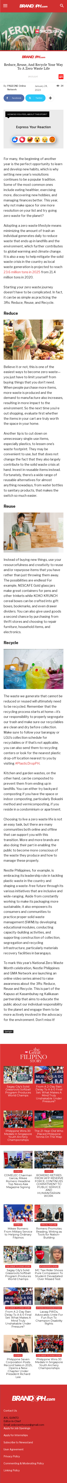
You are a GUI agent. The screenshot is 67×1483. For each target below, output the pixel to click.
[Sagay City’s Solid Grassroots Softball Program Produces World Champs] (18, 1075)
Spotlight (33, 76)
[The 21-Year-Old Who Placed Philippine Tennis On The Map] (49, 1119)
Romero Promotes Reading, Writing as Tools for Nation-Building (49, 1233)
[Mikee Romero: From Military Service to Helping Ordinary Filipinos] (18, 1213)
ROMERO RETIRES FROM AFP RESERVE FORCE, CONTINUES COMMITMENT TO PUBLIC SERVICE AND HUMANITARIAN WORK (49, 1186)
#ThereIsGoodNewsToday (49, 1308)
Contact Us (10, 1410)
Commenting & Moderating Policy (24, 1463)
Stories (18, 1171)
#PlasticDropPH (27, 763)
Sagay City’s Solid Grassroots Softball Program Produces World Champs (18, 1091)
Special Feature (49, 1225)
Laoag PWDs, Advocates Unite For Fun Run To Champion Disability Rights (49, 1317)
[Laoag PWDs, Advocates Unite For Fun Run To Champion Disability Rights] (49, 1296)
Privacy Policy (12, 1456)
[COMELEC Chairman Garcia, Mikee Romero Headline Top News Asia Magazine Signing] (18, 1159)
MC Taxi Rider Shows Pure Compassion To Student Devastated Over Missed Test (49, 1274)
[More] (50, 98)
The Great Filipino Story (18, 1266)
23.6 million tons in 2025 (22, 272)
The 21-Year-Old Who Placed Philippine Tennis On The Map (48, 1134)
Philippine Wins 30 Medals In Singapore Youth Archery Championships (18, 1135)
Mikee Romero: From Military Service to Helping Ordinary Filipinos (18, 1233)
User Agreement (14, 1449)
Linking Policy (12, 1470)
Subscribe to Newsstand (18, 1442)
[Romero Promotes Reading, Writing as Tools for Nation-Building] (49, 1213)
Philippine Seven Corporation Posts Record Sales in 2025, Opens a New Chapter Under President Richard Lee (18, 1368)
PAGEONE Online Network (16, 87)
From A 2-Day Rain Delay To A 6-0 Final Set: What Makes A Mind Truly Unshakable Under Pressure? (49, 1094)
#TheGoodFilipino (49, 1266)
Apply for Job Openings (17, 1428)
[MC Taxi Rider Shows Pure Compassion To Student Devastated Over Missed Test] (49, 1254)
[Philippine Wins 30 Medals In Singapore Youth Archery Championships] (18, 1119)
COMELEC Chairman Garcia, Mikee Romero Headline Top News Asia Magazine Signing (18, 1181)
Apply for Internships (16, 1435)
